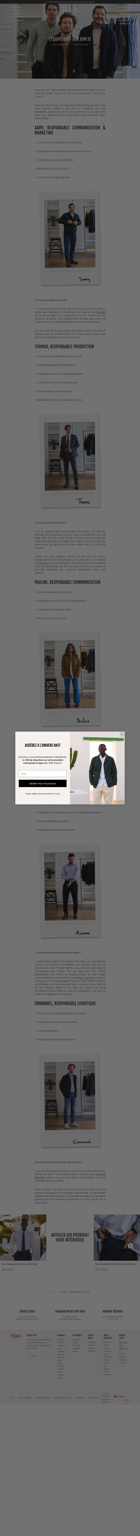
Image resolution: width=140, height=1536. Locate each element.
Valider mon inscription (42, 783)
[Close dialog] (122, 734)
